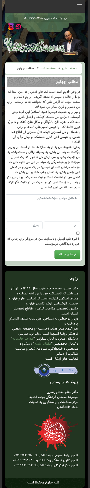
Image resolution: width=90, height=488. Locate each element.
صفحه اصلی (70, 68)
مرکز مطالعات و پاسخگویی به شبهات (53, 402)
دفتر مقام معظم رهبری (62, 392)
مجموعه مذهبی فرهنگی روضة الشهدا (53, 397)
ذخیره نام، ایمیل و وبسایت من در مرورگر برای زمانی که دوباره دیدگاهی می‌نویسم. (43, 242)
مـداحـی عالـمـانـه (22, 339)
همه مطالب (48, 68)
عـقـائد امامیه (42, 344)
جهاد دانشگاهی (67, 407)
